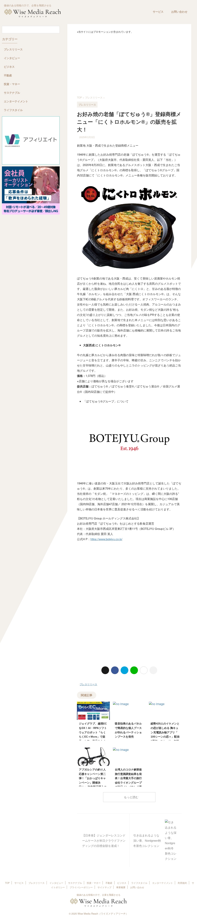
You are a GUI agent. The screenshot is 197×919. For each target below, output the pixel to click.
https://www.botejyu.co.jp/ (106, 539)
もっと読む (131, 797)
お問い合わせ (179, 11)
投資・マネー (94, 882)
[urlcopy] (153, 670)
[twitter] (105, 670)
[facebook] (115, 670)
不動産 (108, 882)
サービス (158, 11)
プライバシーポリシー (81, 887)
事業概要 (120, 887)
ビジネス (121, 882)
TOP (7, 882)
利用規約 (182, 882)
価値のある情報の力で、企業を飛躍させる (98, 894)
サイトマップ (104, 887)
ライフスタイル (139, 882)
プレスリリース (88, 684)
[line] (134, 670)
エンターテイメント (162, 882)
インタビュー (56, 882)
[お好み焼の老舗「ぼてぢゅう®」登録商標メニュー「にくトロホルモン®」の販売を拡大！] (124, 670)
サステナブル (75, 882)
